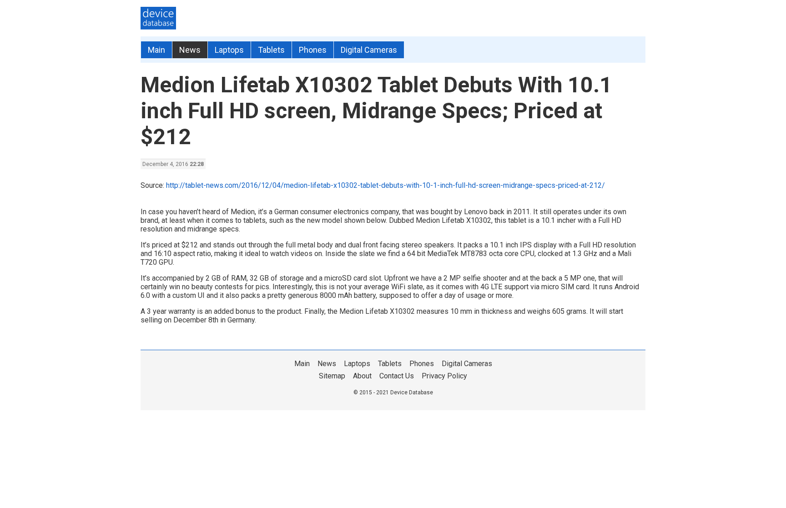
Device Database (411, 392)
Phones (313, 50)
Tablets (271, 50)
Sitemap (332, 376)
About (362, 376)
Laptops (229, 50)
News (190, 50)
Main (156, 50)
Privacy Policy (444, 376)
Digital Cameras (369, 50)
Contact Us (396, 376)
